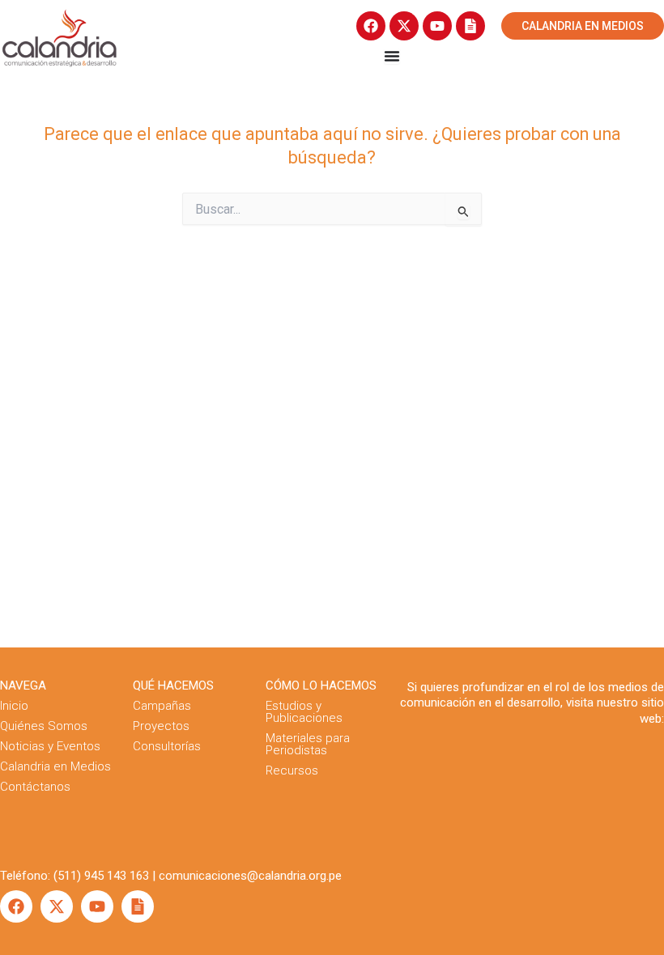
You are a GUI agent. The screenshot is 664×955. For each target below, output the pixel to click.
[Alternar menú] (392, 56)
